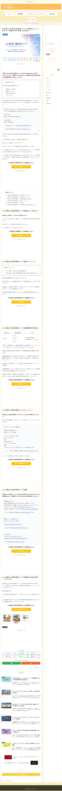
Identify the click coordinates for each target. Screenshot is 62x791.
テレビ (47, 86)
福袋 (47, 100)
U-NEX (27, 599)
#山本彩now (7, 538)
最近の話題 (48, 97)
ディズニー (48, 89)
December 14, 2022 (25, 129)
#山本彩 (29, 125)
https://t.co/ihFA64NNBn (21, 125)
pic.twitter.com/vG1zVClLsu (15, 524)
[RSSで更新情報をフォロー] (30, 663)
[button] (58, 44)
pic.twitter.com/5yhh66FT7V (21, 538)
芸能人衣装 (48, 103)
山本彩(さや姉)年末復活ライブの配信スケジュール (18, 196)
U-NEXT (17, 215)
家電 (47, 95)
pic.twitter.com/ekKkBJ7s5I (31, 509)
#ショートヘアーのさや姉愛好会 (12, 427)
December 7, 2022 (29, 512)
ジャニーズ (48, 84)
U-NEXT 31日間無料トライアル (21, 166)
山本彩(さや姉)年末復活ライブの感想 (15, 202)
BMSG (47, 78)
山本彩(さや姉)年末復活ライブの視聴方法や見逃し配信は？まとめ (21, 204)
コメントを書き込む (21, 774)
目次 (9, 192)
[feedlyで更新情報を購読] (11, 663)
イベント (48, 81)
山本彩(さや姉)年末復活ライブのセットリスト (17, 200)
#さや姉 (32, 447)
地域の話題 (48, 92)
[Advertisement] (21, 68)
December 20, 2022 (23, 527)
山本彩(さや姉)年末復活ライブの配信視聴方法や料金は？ (19, 198)
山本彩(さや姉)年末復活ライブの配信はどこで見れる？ (19, 195)
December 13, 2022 (33, 451)
